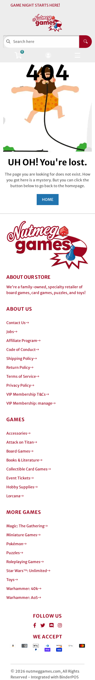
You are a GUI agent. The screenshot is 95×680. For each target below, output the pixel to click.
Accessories (16, 433)
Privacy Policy (18, 385)
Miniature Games (21, 535)
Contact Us (16, 322)
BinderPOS (69, 677)
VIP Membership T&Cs (26, 394)
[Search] (85, 41)
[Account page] (48, 55)
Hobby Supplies (20, 487)
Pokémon (14, 544)
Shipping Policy (20, 358)
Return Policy (18, 367)
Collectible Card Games (27, 469)
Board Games (18, 451)
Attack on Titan (20, 442)
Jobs (10, 331)
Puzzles (13, 552)
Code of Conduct (21, 349)
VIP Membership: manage (29, 403)
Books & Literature (22, 460)
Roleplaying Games (23, 561)
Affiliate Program (21, 340)
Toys (10, 579)
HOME (47, 199)
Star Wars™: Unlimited (26, 570)
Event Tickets (18, 478)
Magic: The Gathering (25, 526)
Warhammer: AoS (22, 597)
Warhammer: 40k (22, 588)
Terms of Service (21, 376)
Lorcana (13, 496)
